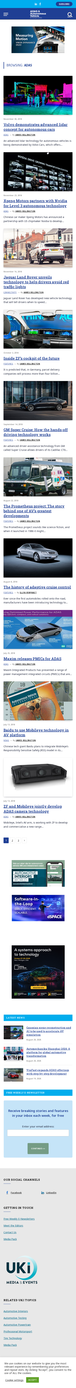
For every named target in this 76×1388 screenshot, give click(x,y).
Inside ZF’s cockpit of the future (32, 358)
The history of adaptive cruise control (37, 587)
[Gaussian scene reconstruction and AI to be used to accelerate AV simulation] (13, 1032)
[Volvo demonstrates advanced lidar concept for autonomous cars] (38, 95)
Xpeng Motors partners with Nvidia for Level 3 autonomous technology (35, 203)
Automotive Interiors (16, 1311)
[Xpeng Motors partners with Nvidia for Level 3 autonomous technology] (38, 171)
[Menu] (6, 14)
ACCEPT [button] (32, 1379)
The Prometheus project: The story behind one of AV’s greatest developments (34, 511)
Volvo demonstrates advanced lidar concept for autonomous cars (36, 127)
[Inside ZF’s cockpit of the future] (38, 329)
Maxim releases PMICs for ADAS (32, 658)
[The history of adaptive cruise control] (38, 557)
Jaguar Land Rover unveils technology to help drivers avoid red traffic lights (36, 282)
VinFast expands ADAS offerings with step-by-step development (47, 1071)
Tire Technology (13, 1338)
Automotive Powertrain (17, 1324)
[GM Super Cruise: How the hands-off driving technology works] (38, 400)
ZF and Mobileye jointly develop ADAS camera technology (33, 808)
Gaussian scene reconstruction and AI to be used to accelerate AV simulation (48, 1031)
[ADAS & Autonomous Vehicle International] (38, 14)
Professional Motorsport (18, 1331)
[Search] (69, 14)
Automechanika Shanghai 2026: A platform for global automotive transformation (48, 1052)
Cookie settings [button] (14, 1380)
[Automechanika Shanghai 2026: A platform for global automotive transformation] (13, 1053)
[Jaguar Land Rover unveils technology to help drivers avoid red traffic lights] (38, 247)
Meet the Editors (13, 1225)
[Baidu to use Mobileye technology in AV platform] (38, 700)
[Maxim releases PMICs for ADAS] (38, 629)
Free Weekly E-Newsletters (19, 1218)
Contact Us (10, 1232)
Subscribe (64, 4)
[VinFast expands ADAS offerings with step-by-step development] (13, 1075)
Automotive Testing (15, 1318)
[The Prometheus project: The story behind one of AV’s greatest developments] (38, 476)
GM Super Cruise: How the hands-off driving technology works (36, 432)
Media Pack (10, 1239)
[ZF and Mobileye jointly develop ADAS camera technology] (38, 777)
